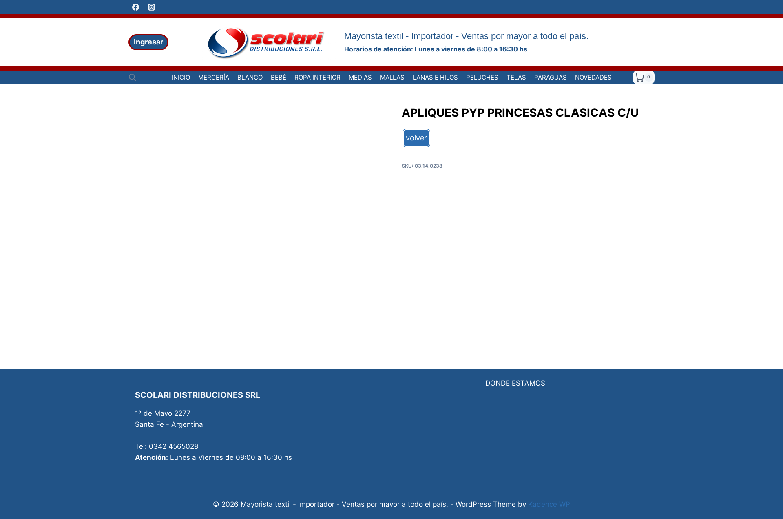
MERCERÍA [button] (213, 77)
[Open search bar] (132, 77)
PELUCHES (482, 77)
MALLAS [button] (392, 77)
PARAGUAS (550, 77)
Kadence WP (549, 504)
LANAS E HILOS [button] (435, 77)
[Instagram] (151, 7)
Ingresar (148, 42)
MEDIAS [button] (360, 77)
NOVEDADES (593, 77)
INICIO (181, 77)
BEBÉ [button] (278, 77)
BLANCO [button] (250, 77)
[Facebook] (135, 7)
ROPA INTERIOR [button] (317, 77)
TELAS (516, 77)
